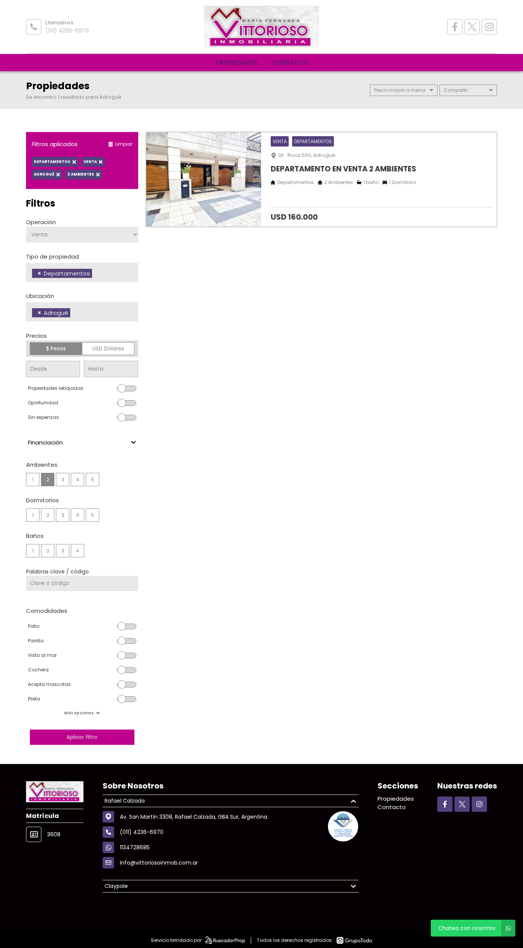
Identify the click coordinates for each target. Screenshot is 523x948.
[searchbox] (96, 274)
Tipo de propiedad (52, 256)
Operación (41, 222)
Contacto (290, 62)
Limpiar (123, 144)
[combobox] (82, 272)
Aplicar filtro (82, 737)
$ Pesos (56, 348)
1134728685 (135, 847)
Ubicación (40, 296)
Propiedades (236, 62)
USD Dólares (108, 348)
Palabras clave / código (57, 571)
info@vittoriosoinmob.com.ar (159, 863)
